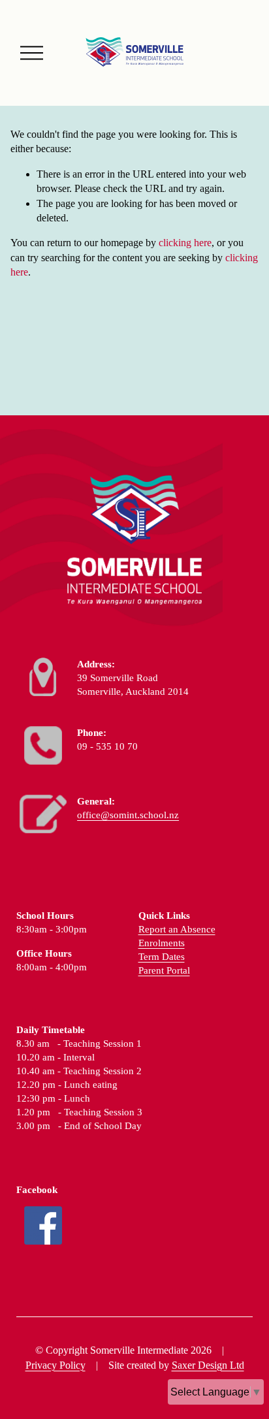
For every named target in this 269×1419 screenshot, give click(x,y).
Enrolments (161, 943)
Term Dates (161, 956)
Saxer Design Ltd (208, 1365)
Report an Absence (176, 929)
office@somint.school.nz (128, 815)
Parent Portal (164, 970)
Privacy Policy (55, 1365)
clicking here (185, 242)
